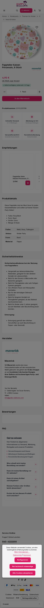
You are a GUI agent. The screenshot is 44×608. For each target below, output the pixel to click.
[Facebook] (19, 580)
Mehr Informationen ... (21, 552)
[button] (7, 171)
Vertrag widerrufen (29, 598)
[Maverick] (36, 69)
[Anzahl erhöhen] (39, 91)
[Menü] (4, 10)
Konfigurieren (22, 560)
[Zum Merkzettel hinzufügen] (36, 27)
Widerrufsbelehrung (20, 594)
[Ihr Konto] (35, 10)
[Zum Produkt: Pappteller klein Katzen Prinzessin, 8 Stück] (21, 171)
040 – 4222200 (9, 541)
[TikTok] (25, 580)
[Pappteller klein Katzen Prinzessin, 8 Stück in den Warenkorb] (27, 183)
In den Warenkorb (22, 99)
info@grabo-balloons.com (14, 398)
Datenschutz (34, 594)
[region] (22, 42)
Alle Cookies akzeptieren (22, 573)
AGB (17, 598)
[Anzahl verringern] (4, 91)
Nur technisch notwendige (22, 566)
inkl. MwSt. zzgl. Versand (10, 81)
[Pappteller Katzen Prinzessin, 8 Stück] (22, 42)
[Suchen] (17, 10)
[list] (24, 171)
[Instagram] (22, 580)
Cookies (8, 594)
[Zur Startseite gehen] (22, 4)
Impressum (10, 598)
